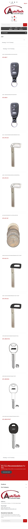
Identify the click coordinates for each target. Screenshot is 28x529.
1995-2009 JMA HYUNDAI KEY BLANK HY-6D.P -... (11, 416)
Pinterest (14, 2)
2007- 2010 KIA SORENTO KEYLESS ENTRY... (10, 54)
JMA (3, 340)
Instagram (16, 2)
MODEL (16, 27)
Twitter (12, 2)
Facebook (9, 2)
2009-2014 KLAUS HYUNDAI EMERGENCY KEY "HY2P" (11, 255)
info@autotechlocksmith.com (10, 509)
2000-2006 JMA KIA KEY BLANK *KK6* (9, 376)
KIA (3, 59)
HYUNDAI (4, 139)
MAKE (10, 27)
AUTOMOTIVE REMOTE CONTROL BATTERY (10, 215)
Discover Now (6, 472)
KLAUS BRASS (4, 260)
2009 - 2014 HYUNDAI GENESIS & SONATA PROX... (11, 175)
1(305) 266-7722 (6, 507)
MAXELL (3, 219)
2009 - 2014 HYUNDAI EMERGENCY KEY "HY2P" (10, 295)
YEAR (21, 27)
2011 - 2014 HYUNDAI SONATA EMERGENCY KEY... (11, 134)
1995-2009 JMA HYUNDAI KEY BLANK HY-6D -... (10, 335)
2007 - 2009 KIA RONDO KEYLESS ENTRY (9, 94)
